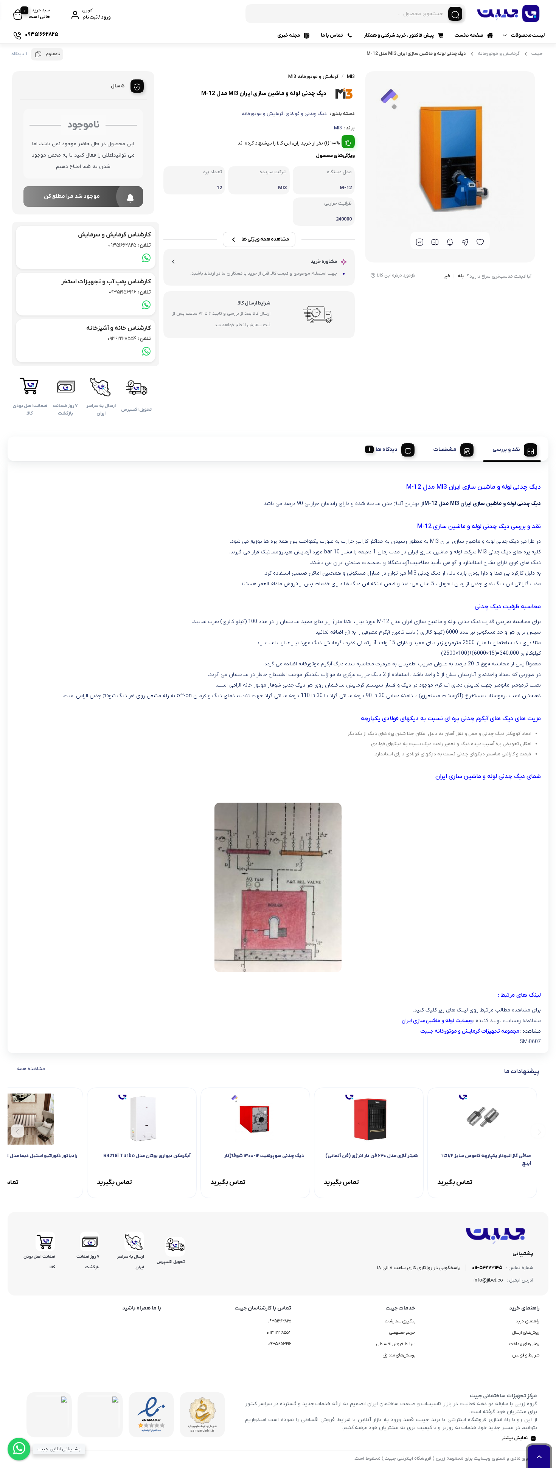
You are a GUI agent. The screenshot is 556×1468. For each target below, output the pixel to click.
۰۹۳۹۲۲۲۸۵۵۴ (279, 1333)
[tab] (512, 448)
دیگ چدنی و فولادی (306, 113)
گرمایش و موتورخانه (499, 53)
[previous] (538, 1131)
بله (461, 276)
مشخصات (445, 449)
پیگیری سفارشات (400, 1321)
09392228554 (129, 338)
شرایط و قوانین (526, 1355)
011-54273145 (487, 1267)
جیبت (537, 53)
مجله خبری (288, 35)
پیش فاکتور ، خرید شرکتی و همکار (399, 35)
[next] (17, 1131)
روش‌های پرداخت (524, 1344)
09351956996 (130, 292)
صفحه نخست (469, 35)
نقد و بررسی (506, 449)
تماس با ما (332, 35)
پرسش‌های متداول (399, 1355)
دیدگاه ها (387, 449)
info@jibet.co (488, 1280)
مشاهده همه (31, 1069)
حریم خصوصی (402, 1333)
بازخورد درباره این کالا (396, 275)
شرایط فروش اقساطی (395, 1344)
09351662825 (129, 245)
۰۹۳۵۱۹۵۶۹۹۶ (279, 1344)
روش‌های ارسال (525, 1333)
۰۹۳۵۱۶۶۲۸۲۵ (279, 1321)
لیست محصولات (528, 35)
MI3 (338, 128)
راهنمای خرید (527, 1321)
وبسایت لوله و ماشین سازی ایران (437, 1020)
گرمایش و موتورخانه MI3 (313, 76)
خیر (447, 276)
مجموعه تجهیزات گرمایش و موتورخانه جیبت (469, 1031)
